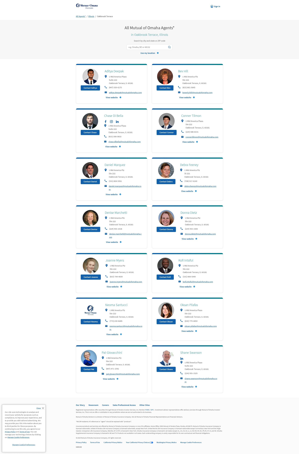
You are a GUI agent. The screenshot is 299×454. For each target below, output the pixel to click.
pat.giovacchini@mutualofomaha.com (123, 374)
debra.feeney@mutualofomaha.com (200, 186)
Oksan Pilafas (189, 305)
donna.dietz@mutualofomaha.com (200, 234)
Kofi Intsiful (185, 260)
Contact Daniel (90, 181)
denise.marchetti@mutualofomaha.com (125, 236)
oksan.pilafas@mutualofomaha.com (201, 326)
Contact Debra (166, 181)
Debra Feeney (189, 165)
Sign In (215, 6)
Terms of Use (95, 442)
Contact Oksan (166, 321)
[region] (24, 428)
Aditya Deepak (114, 71)
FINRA (147, 410)
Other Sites (144, 405)
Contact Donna (166, 229)
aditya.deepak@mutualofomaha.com (125, 92)
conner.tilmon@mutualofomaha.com (202, 137)
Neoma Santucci (116, 305)
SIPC (152, 410)
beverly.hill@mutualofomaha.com (197, 92)
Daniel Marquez (115, 165)
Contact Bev (165, 88)
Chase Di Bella (113, 116)
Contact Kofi (165, 277)
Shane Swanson (191, 352)
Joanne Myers (114, 260)
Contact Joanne (91, 277)
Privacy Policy (81, 442)
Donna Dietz (189, 212)
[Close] (40, 407)
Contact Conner (167, 132)
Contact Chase (90, 132)
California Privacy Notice (113, 442)
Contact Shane (166, 369)
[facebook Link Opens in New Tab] (105, 121)
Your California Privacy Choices (137, 442)
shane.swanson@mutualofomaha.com (201, 380)
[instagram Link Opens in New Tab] (111, 121)
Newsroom (93, 405)
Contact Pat (89, 369)
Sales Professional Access (124, 405)
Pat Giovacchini (112, 352)
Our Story (80, 405)
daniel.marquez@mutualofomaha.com (125, 188)
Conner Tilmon (191, 116)
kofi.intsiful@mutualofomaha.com (198, 281)
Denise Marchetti (116, 212)
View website (112, 97)
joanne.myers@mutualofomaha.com (126, 281)
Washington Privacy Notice (167, 442)
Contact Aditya (90, 88)
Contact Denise (90, 229)
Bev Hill (183, 71)
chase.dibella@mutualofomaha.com (125, 141)
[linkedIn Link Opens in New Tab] (117, 121)
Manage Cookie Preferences (190, 442)
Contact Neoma (91, 321)
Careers (105, 405)
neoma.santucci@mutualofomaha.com (126, 328)
